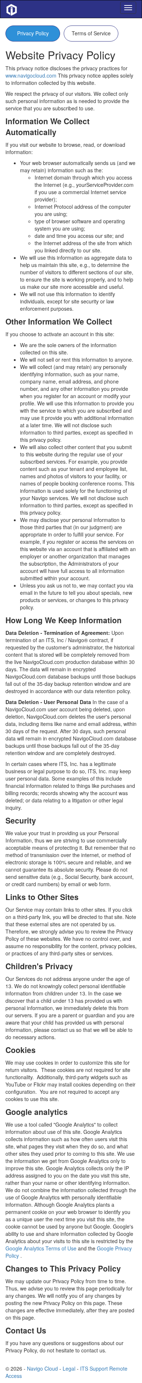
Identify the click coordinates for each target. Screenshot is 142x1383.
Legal (69, 1368)
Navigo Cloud (42, 1368)
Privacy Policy (33, 33)
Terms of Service (91, 33)
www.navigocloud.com (30, 75)
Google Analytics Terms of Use (41, 1248)
